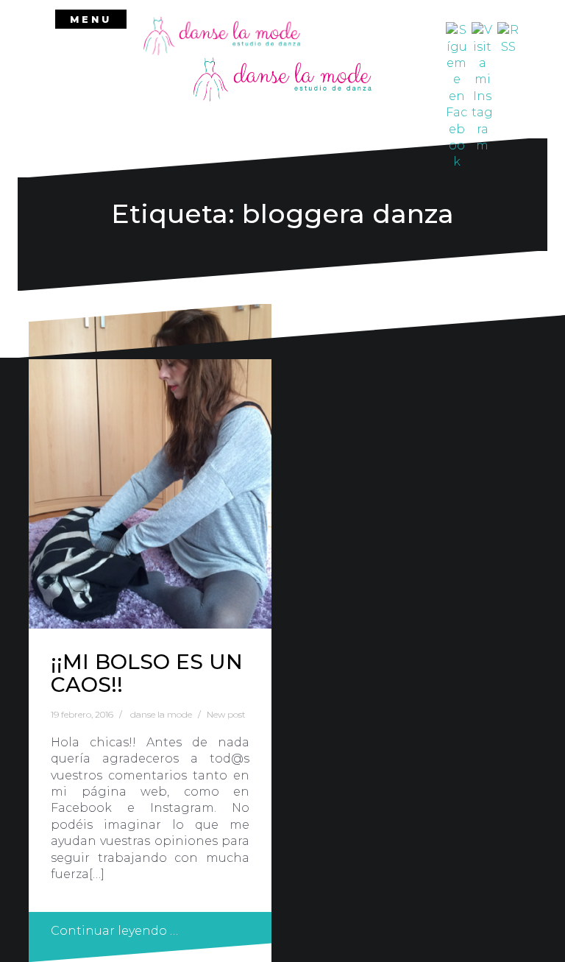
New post (226, 714)
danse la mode (161, 714)
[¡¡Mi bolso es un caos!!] (150, 466)
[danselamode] (222, 35)
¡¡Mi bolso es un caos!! (147, 673)
